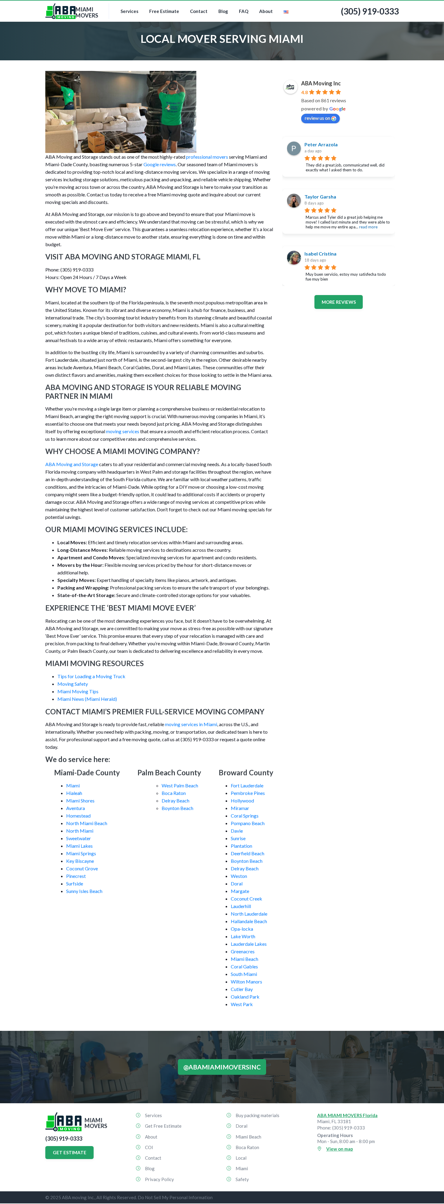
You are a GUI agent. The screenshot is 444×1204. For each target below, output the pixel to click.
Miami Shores (80, 800)
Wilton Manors (246, 981)
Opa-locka (242, 929)
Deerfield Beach (247, 853)
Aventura (75, 808)
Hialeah (74, 793)
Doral (237, 883)
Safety (242, 1179)
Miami (73, 785)
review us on (317, 118)
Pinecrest (76, 876)
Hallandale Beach (249, 921)
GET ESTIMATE (69, 1152)
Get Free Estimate (163, 1126)
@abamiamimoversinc (222, 1067)
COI (149, 1147)
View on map (339, 1149)
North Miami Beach (86, 823)
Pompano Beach (248, 823)
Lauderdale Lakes (249, 944)
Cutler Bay (242, 989)
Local (241, 1158)
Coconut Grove (82, 868)
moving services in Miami (191, 724)
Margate (240, 891)
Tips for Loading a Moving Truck (91, 676)
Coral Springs (245, 815)
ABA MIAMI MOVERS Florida (347, 1115)
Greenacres (243, 951)
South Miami (244, 974)
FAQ (243, 11)
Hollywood (242, 800)
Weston (239, 876)
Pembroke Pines (248, 793)
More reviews (339, 302)
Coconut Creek (246, 898)
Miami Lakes (79, 846)
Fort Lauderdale (247, 785)
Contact (199, 11)
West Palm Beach (180, 785)
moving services (122, 431)
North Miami (79, 831)
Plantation (241, 846)
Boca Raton (174, 793)
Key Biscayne (80, 861)
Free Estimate (164, 11)
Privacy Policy (159, 1179)
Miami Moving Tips (77, 691)
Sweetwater (78, 838)
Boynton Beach (177, 808)
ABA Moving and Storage (71, 464)
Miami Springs (81, 853)
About (266, 11)
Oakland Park (245, 996)
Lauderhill (241, 906)
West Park (242, 1004)
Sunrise (238, 838)
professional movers (207, 157)
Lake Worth (243, 936)
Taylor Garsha (320, 196)
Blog (223, 11)
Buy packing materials (257, 1115)
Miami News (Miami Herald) (87, 699)
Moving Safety (72, 684)
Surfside (74, 883)
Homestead (78, 815)
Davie (237, 831)
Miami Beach (244, 959)
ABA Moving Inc (321, 83)
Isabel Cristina (320, 253)
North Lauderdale (249, 914)
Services (129, 11)
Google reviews (159, 164)
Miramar (240, 808)
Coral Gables (244, 966)
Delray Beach (175, 800)
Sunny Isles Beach (84, 891)
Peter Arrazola (321, 144)
